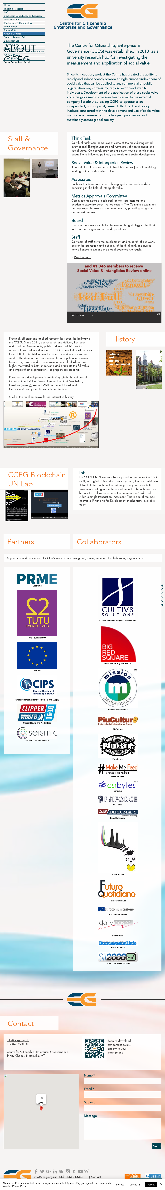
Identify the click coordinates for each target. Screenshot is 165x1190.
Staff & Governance (28, 143)
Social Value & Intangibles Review (102, 162)
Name (88, 1075)
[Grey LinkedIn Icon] (55, 1171)
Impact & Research (14, 8)
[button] (114, 293)
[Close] (161, 1184)
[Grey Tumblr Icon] (74, 1171)
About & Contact (12, 33)
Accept (151, 1184)
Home (7, 5)
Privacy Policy (19, 1186)
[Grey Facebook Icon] (36, 1171)
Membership (10, 26)
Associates (81, 179)
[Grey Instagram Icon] (67, 1171)
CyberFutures (11, 44)
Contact (21, 1023)
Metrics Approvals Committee (99, 196)
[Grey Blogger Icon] (61, 1171)
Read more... (82, 257)
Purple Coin (10, 30)
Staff (76, 237)
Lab (82, 472)
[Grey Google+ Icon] (49, 1171)
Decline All (135, 1184)
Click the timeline (23, 397)
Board (77, 220)
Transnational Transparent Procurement (24, 51)
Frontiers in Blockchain (15, 48)
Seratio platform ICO (14, 37)
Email (88, 1088)
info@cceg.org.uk (18, 1040)
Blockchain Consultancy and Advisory (23, 16)
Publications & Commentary (18, 23)
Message (90, 1115)
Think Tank (81, 138)
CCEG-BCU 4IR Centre (16, 58)
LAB (6, 12)
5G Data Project (12, 55)
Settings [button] (120, 1184)
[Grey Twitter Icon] (42, 1171)
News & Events (11, 19)
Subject (89, 1102)
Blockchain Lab (11, 41)
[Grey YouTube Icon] (80, 1171)
